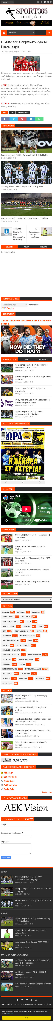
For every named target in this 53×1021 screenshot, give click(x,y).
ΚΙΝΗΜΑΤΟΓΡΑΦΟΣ (9, 669)
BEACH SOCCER (7, 617)
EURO (29, 622)
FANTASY (27, 626)
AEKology (8, 773)
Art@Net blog (10, 785)
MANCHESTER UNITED (10, 640)
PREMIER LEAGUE (34, 655)
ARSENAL (5, 612)
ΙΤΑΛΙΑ (22, 664)
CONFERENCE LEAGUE (10, 622)
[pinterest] (48, 2)
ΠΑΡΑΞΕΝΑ (40, 678)
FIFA (4, 631)
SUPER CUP (6, 659)
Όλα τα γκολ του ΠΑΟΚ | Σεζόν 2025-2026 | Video (22, 187)
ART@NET (21, 612)
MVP (30, 640)
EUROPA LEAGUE (23, 112)
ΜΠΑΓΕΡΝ (23, 678)
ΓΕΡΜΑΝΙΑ (6, 664)
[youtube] (44, 2)
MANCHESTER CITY (27, 636)
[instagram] (51, 2)
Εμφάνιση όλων (47, 792)
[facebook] (38, 2)
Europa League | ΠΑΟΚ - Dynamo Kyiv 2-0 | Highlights (24, 155)
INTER (39, 631)
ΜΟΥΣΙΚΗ (6, 678)
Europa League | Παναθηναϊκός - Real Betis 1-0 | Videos (24, 218)
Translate (10, 308)
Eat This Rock (10, 777)
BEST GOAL (26, 617)
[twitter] (41, 2)
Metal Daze (9, 781)
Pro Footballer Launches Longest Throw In (33, 984)
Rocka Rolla (9, 789)
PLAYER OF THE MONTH (11, 650)
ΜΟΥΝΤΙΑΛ (26, 674)
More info (10, 1013)
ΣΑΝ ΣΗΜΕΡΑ (7, 683)
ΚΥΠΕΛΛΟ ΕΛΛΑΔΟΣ (33, 669)
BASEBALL (36, 612)
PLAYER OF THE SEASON (11, 655)
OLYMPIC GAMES (23, 645)
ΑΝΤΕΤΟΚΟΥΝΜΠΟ (26, 659)
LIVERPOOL (6, 636)
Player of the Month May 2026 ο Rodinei (32, 581)
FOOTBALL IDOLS (21, 631)
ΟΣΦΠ (12, 112)
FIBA (40, 626)
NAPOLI (5, 645)
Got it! (26, 1018)
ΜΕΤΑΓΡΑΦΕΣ (7, 674)
